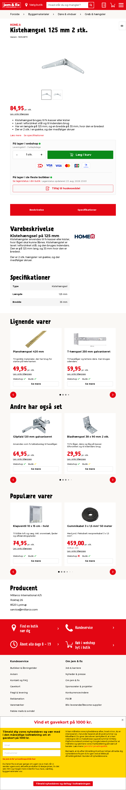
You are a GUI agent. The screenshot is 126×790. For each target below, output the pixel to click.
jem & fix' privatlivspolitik (95, 746)
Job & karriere (73, 668)
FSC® (68, 698)
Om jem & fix (72, 680)
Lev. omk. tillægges (19, 114)
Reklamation (17, 698)
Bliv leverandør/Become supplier (83, 705)
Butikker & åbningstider (23, 668)
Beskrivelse (37, 209)
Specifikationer (87, 209)
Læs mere (15, 135)
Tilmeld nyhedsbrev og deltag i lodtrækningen (63, 783)
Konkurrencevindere (77, 692)
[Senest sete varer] (122, 25)
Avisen (14, 674)
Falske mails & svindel (22, 711)
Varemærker (17, 705)
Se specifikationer (34, 135)
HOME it (15, 24)
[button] (60, 395)
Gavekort (15, 686)
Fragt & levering (19, 692)
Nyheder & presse (75, 674)
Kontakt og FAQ (19, 680)
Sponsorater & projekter (78, 686)
